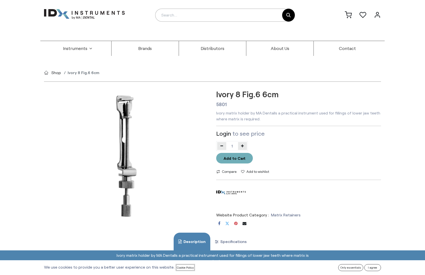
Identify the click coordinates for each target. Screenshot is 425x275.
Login (223, 133)
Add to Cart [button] (234, 158)
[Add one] (242, 146)
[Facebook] (219, 223)
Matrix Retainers (286, 214)
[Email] (244, 223)
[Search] (288, 15)
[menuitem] (77, 48)
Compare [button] (229, 171)
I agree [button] (372, 267)
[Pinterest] (236, 223)
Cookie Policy (185, 267)
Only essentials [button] (350, 267)
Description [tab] (194, 241)
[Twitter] (227, 223)
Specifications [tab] (233, 241)
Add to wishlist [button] (257, 171)
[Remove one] (221, 146)
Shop (56, 72)
